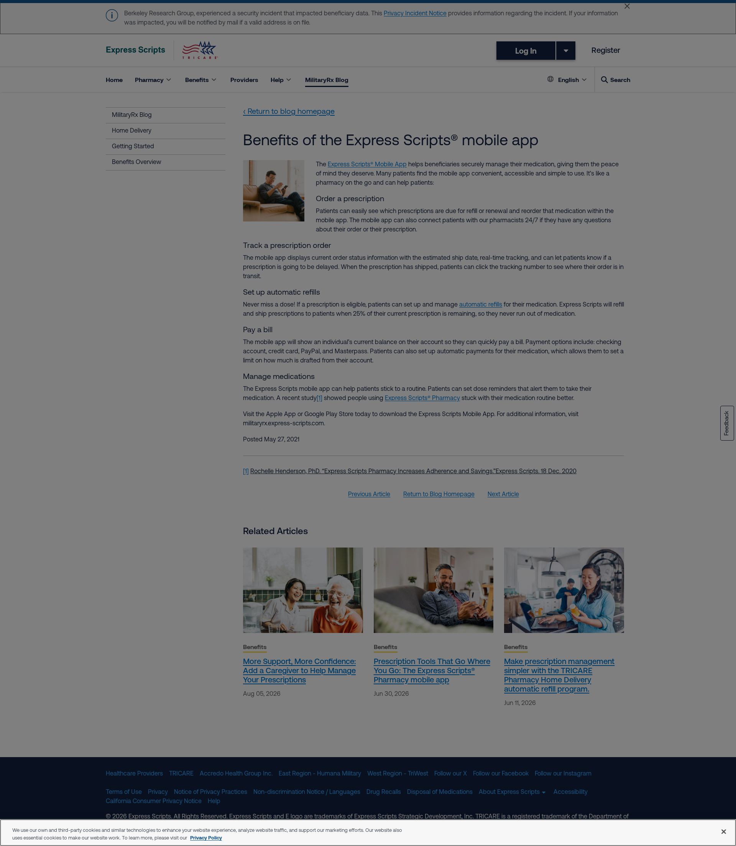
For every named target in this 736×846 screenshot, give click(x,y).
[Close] (723, 831)
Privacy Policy (206, 838)
